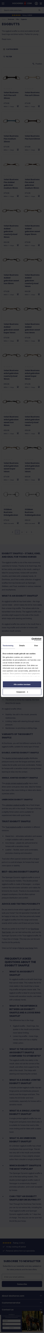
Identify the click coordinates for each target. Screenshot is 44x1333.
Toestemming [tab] (8, 646)
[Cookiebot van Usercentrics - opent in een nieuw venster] (31, 639)
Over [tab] (36, 646)
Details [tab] (22, 646)
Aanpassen (20, 692)
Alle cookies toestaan (22, 684)
